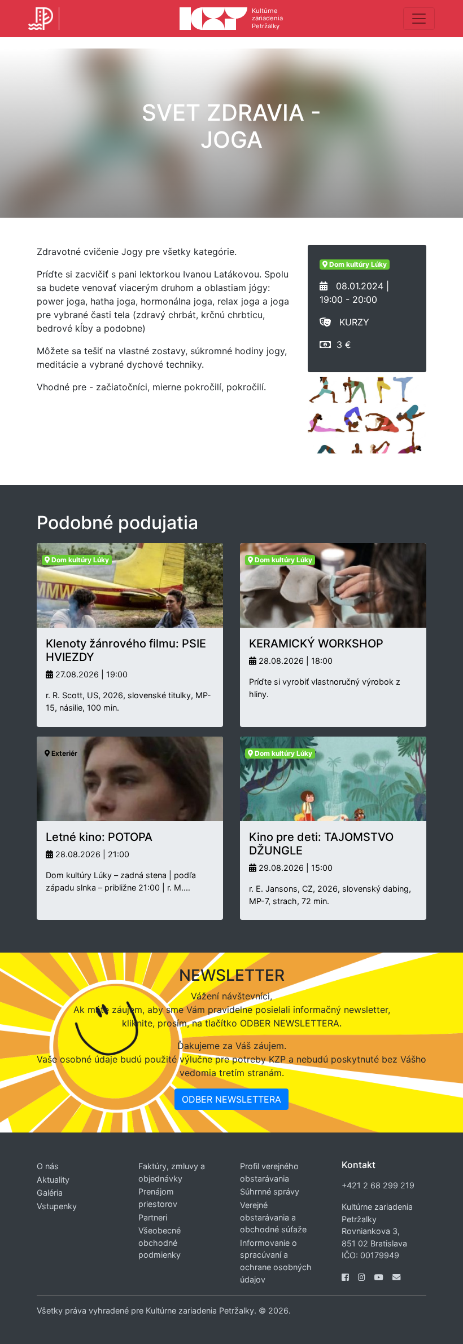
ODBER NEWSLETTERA (231, 1099)
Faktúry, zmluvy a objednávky (171, 1172)
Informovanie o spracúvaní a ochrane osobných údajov (276, 1261)
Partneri (152, 1217)
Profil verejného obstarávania (269, 1172)
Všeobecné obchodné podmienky (159, 1242)
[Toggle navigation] (419, 18)
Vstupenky (57, 1206)
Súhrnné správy (269, 1191)
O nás (48, 1166)
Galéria (50, 1192)
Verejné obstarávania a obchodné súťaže (273, 1217)
